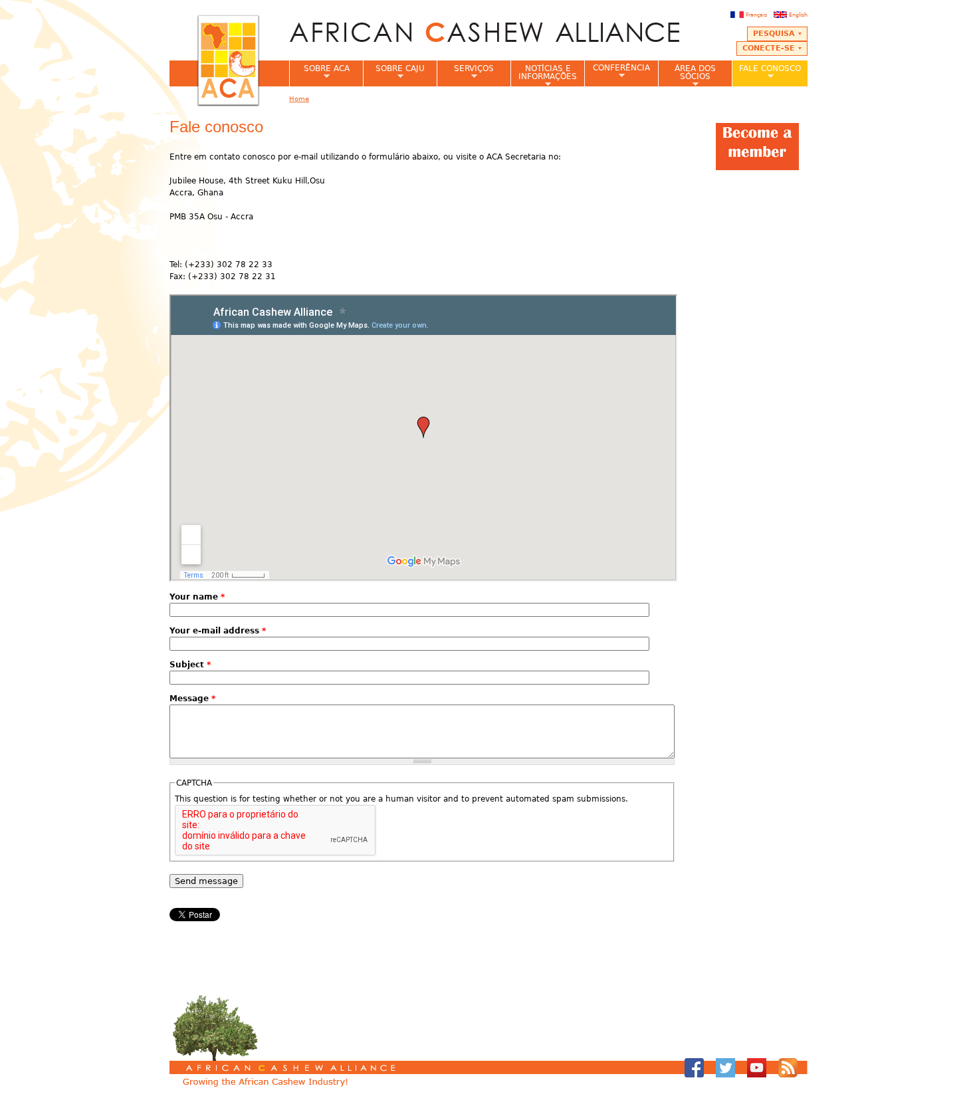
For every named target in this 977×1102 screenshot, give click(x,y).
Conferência (617, 71)
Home (299, 98)
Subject (190, 664)
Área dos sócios (687, 75)
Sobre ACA (319, 72)
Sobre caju (394, 72)
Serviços (465, 72)
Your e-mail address (217, 630)
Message (192, 698)
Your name (197, 597)
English (798, 14)
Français (756, 14)
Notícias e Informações (543, 75)
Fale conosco (766, 72)
